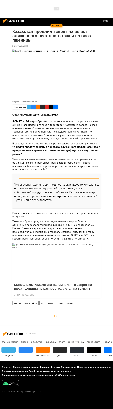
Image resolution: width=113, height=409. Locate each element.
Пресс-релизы (68, 367)
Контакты (45, 367)
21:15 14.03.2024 (20, 46)
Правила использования (26, 367)
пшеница (17, 303)
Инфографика (76, 342)
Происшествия (9, 342)
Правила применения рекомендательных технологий (29, 375)
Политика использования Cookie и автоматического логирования (36, 371)
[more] (97, 205)
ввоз (42, 303)
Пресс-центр (93, 342)
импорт (60, 303)
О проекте (6, 367)
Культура (50, 342)
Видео (24, 342)
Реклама (55, 367)
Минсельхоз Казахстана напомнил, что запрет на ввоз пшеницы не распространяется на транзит (53, 286)
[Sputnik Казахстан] (14, 23)
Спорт (62, 342)
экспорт (70, 303)
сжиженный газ (30, 303)
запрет (50, 303)
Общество (37, 342)
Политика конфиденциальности (94, 367)
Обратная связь (66, 375)
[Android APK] (10, 383)
